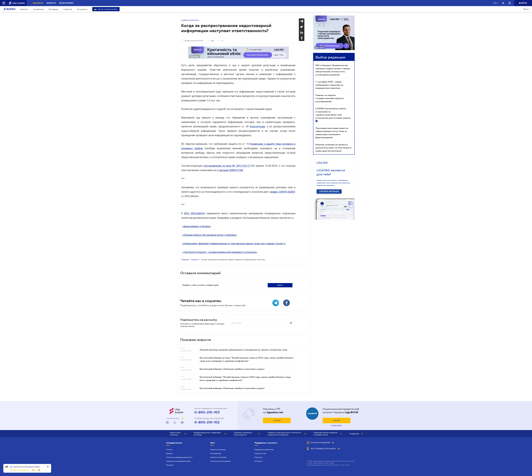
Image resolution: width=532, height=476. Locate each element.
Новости (24, 9)
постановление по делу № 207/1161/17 (227, 165)
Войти (280, 285)
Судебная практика (190, 20)
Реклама (169, 465)
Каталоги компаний (218, 457)
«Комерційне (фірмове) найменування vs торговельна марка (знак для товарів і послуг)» (233, 243)
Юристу (51, 3)
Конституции (257, 126)
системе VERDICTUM (231, 170)
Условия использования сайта (178, 461)
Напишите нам (260, 453)
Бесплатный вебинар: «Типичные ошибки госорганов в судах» (232, 369)
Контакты (258, 461)
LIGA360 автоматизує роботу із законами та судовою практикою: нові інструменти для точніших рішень (333, 114)
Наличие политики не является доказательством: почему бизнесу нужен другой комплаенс (333, 147)
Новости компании (217, 450)
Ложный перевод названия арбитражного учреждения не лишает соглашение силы (243, 349)
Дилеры (169, 453)
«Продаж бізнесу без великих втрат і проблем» (209, 235)
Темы (525, 9)
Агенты (169, 450)
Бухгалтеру (66, 3)
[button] (3, 3)
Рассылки (258, 457)
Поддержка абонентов (264, 450)
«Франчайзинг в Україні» (196, 226)
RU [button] (495, 3)
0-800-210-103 (207, 412)
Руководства (215, 453)
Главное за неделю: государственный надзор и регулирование (329, 98)
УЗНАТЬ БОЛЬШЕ (329, 191)
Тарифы (277, 420)
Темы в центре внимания (220, 461)
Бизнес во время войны (107, 9)
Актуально (82, 9)
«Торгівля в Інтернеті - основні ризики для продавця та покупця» (219, 252)
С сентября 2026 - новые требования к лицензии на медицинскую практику (329, 84)
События (67, 9)
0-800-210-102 (207, 422)
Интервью (53, 9)
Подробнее (336, 426)
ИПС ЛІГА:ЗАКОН (194, 213)
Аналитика (38, 9)
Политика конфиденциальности (179, 457)
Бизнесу (38, 3)
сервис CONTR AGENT (282, 191)
